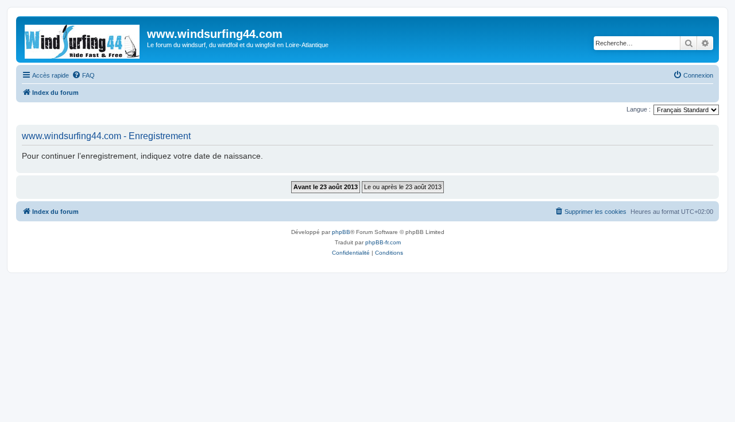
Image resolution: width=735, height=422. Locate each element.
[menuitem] (83, 75)
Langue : (638, 109)
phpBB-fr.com (383, 242)
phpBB (341, 232)
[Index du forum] (83, 39)
